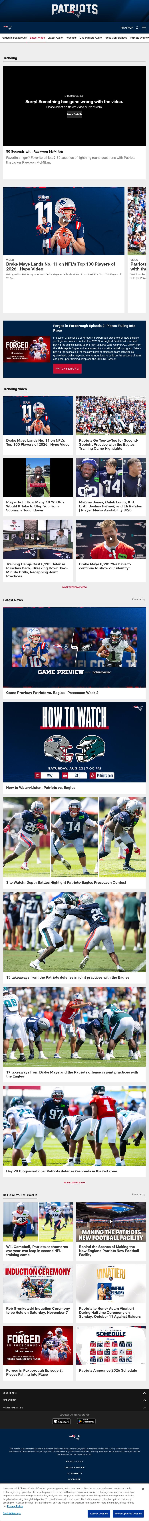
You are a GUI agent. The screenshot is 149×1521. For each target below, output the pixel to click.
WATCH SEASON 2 (67, 368)
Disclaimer (74, 1479)
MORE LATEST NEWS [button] (74, 1182)
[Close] (143, 1489)
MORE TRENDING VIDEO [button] (74, 587)
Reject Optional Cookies (128, 1513)
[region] (74, 1502)
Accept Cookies (99, 1513)
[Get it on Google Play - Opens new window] (86, 1422)
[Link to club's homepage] (7, 26)
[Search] (137, 27)
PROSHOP (127, 27)
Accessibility (74, 1473)
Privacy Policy (74, 1461)
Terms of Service (74, 1467)
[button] (74, 114)
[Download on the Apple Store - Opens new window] (61, 1421)
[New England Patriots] (74, 1438)
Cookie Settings (12, 1513)
